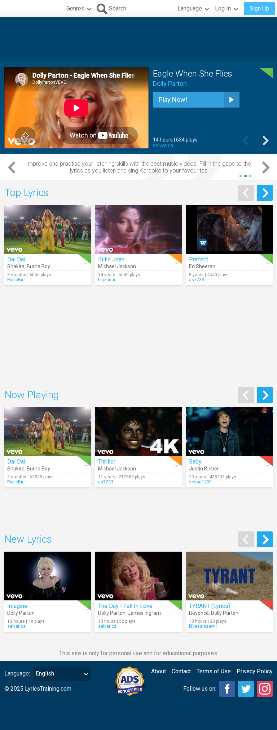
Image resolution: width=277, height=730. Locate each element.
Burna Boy (38, 266)
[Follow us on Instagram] (265, 689)
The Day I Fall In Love (125, 606)
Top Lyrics (26, 193)
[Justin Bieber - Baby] (229, 431)
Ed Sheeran (202, 266)
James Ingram (144, 613)
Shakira (16, 266)
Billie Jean (111, 259)
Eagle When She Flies (192, 74)
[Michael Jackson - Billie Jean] (138, 229)
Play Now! (173, 99)
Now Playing (31, 395)
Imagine (17, 606)
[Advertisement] (138, 39)
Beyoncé (199, 613)
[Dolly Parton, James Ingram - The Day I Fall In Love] (138, 576)
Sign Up (259, 8)
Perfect (198, 259)
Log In (223, 8)
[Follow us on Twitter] (246, 689)
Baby (195, 461)
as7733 (196, 279)
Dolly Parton (170, 83)
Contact (181, 671)
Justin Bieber (204, 469)
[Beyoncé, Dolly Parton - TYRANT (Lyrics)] (229, 576)
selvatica (163, 145)
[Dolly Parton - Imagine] (47, 576)
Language (189, 8)
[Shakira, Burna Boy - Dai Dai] (47, 229)
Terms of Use (214, 671)
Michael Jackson (117, 266)
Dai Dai (16, 259)
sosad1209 (200, 482)
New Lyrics (28, 539)
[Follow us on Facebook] (227, 689)
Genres (75, 8)
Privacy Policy (255, 671)
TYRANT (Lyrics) (209, 606)
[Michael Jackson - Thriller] (138, 431)
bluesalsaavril (203, 626)
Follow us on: (199, 688)
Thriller (106, 461)
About (158, 671)
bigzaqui (106, 279)
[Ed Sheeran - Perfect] (229, 229)
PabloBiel (16, 279)
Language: (17, 673)
